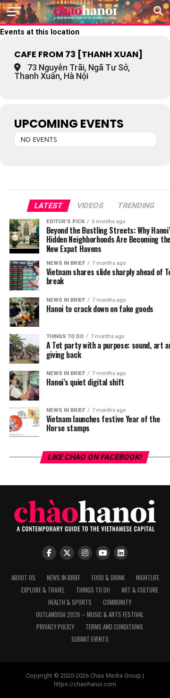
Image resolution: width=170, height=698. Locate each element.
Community (117, 602)
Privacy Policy (55, 626)
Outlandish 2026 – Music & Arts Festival (90, 614)
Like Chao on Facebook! (94, 457)
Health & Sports (70, 602)
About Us (23, 577)
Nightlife (147, 577)
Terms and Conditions (114, 626)
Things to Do (93, 589)
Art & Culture (139, 589)
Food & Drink (108, 577)
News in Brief (63, 577)
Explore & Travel (43, 589)
